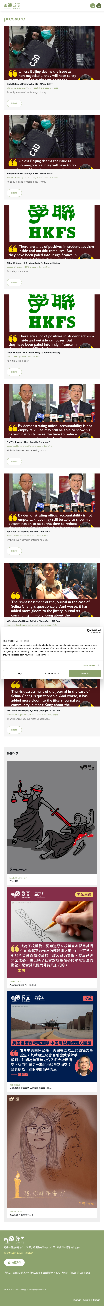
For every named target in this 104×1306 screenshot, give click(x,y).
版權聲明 (77, 1300)
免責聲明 (96, 1300)
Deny (19, 673)
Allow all (85, 673)
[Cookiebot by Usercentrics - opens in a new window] (89, 631)
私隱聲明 (86, 1300)
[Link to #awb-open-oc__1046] (92, 5)
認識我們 (29, 1253)
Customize (50, 673)
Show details (89, 665)
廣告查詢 (8, 1253)
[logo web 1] (12, 3)
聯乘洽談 (18, 1253)
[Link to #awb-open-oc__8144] (98, 5)
